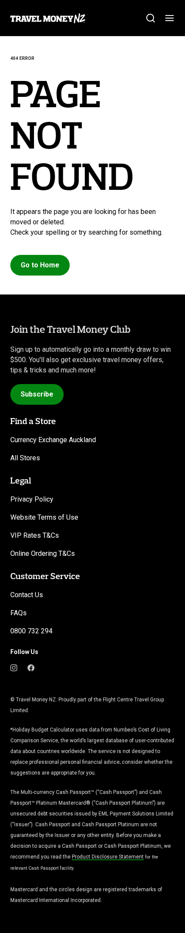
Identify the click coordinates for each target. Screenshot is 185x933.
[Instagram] (13, 667)
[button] (40, 265)
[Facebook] (31, 667)
